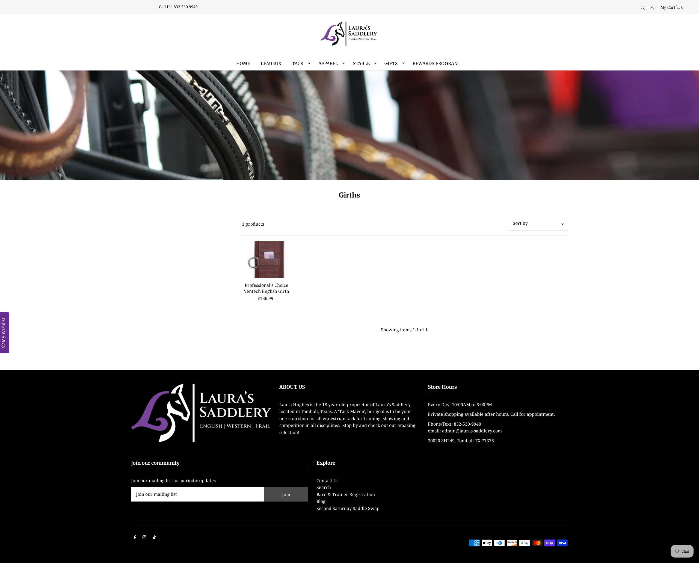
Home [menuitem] (243, 63)
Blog (320, 501)
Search (323, 487)
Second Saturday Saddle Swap (348, 508)
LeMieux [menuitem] (271, 63)
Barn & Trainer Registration (345, 494)
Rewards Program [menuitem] (436, 63)
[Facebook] (135, 537)
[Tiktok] (154, 537)
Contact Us (327, 480)
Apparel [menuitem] (328, 63)
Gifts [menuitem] (391, 63)
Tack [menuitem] (298, 63)
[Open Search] (643, 7)
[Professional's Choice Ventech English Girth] (266, 259)
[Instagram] (144, 537)
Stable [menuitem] (361, 63)
